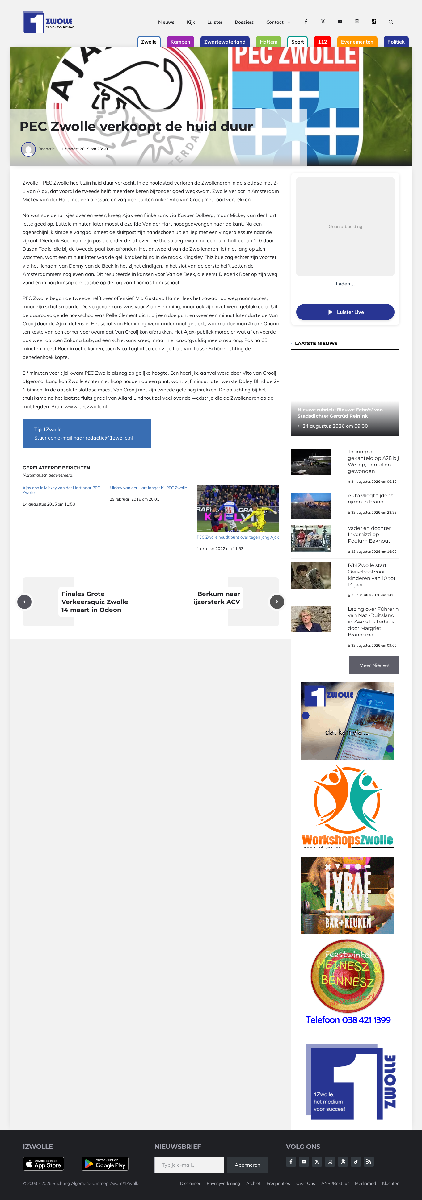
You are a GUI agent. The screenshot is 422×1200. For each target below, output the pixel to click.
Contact (275, 22)
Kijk (191, 22)
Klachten (390, 1183)
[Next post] (277, 602)
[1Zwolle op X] (322, 22)
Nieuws (166, 22)
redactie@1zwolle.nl (109, 438)
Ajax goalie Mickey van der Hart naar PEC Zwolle (61, 490)
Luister (214, 22)
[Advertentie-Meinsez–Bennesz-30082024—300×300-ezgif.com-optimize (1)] (347, 1028)
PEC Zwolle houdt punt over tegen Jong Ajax (238, 537)
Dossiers (244, 22)
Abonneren (247, 1165)
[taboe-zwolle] (347, 932)
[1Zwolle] (48, 22)
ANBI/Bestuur (335, 1183)
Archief (253, 1183)
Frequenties (278, 1183)
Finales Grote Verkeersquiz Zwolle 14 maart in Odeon (94, 602)
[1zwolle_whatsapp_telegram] (347, 758)
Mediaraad (365, 1183)
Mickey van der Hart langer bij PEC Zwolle (148, 487)
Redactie (46, 148)
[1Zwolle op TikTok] (373, 22)
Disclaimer (190, 1183)
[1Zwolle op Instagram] (356, 22)
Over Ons (305, 1183)
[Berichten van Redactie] (28, 148)
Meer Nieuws (374, 665)
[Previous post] (24, 602)
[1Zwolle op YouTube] (339, 22)
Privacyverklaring (223, 1183)
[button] (390, 22)
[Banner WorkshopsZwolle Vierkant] (347, 853)
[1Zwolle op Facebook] (306, 22)
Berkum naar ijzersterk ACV (217, 598)
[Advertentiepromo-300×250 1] (351, 1118)
